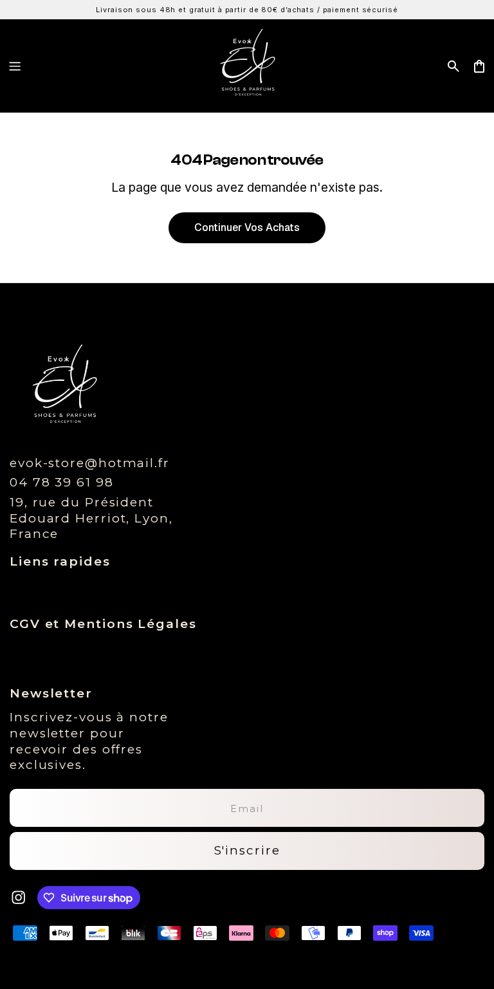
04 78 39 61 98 (62, 482)
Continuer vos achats (247, 227)
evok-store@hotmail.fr (90, 463)
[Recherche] (453, 66)
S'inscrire (247, 850)
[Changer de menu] (15, 66)
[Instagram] (19, 898)
